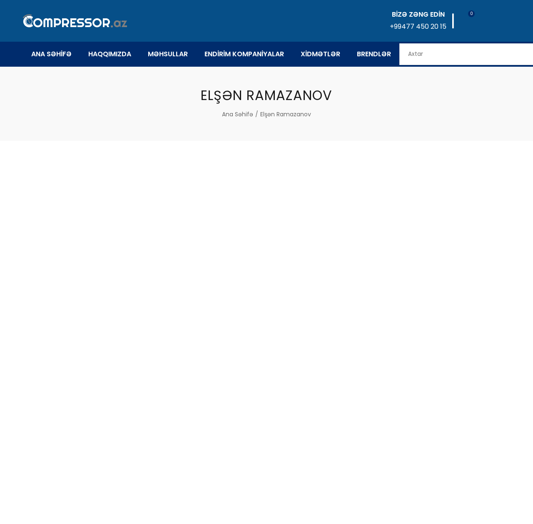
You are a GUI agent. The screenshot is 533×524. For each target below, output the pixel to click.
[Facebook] (244, 491)
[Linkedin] (266, 491)
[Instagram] (289, 491)
